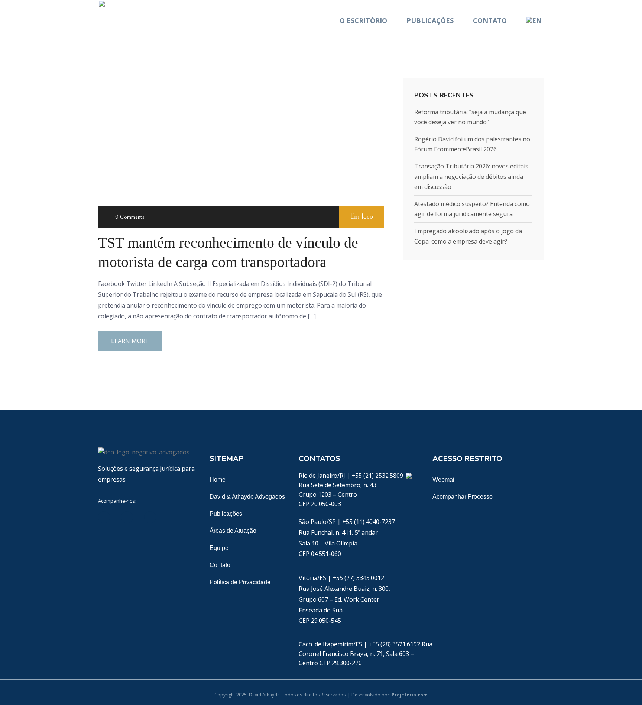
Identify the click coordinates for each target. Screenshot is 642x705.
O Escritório (363, 20)
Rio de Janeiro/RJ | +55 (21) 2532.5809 (352, 475)
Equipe (219, 548)
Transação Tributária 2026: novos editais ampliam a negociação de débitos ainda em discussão (471, 176)
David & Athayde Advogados (247, 496)
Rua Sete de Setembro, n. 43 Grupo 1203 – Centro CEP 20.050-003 (337, 494)
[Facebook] (127, 517)
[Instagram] (173, 517)
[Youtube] (150, 517)
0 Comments (130, 216)
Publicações (430, 20)
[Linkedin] (104, 517)
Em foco (361, 216)
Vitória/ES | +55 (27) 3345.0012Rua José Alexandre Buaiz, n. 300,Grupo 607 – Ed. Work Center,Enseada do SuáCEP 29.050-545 (344, 599)
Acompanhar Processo (462, 496)
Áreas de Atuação (233, 531)
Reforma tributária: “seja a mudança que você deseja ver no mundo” (470, 117)
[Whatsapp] (408, 475)
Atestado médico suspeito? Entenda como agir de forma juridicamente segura (472, 209)
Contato (490, 20)
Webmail (444, 479)
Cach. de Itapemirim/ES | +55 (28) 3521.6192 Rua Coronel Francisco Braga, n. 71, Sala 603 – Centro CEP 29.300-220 (365, 653)
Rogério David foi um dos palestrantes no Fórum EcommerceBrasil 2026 (472, 144)
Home (218, 479)
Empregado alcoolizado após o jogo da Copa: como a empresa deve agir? (468, 236)
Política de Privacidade (240, 582)
